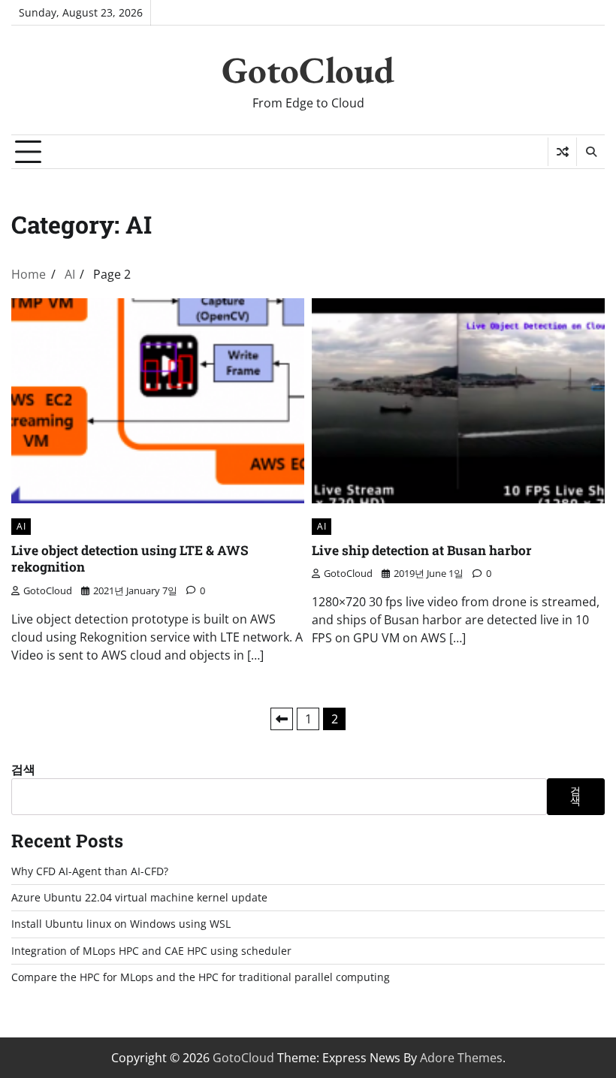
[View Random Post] (562, 151)
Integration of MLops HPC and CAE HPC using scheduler (151, 951)
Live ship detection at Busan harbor (422, 550)
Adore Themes (461, 1057)
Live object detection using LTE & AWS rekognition (130, 559)
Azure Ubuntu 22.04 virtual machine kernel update (139, 897)
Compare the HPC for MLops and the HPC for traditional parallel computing (200, 977)
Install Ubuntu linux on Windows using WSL (121, 924)
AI (21, 526)
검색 (23, 769)
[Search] (590, 151)
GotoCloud (308, 70)
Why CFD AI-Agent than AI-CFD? (89, 871)
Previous (281, 719)
